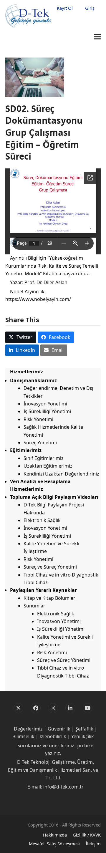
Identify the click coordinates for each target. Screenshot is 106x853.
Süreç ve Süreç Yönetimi (50, 567)
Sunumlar (34, 605)
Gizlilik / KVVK (87, 835)
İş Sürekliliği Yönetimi (47, 411)
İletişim (93, 844)
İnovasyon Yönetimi (45, 403)
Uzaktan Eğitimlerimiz (48, 466)
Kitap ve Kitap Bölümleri (50, 598)
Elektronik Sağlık (42, 520)
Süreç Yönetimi (40, 442)
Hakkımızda (55, 835)
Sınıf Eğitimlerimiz (44, 458)
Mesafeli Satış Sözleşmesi (54, 844)
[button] (97, 36)
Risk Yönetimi (38, 419)
